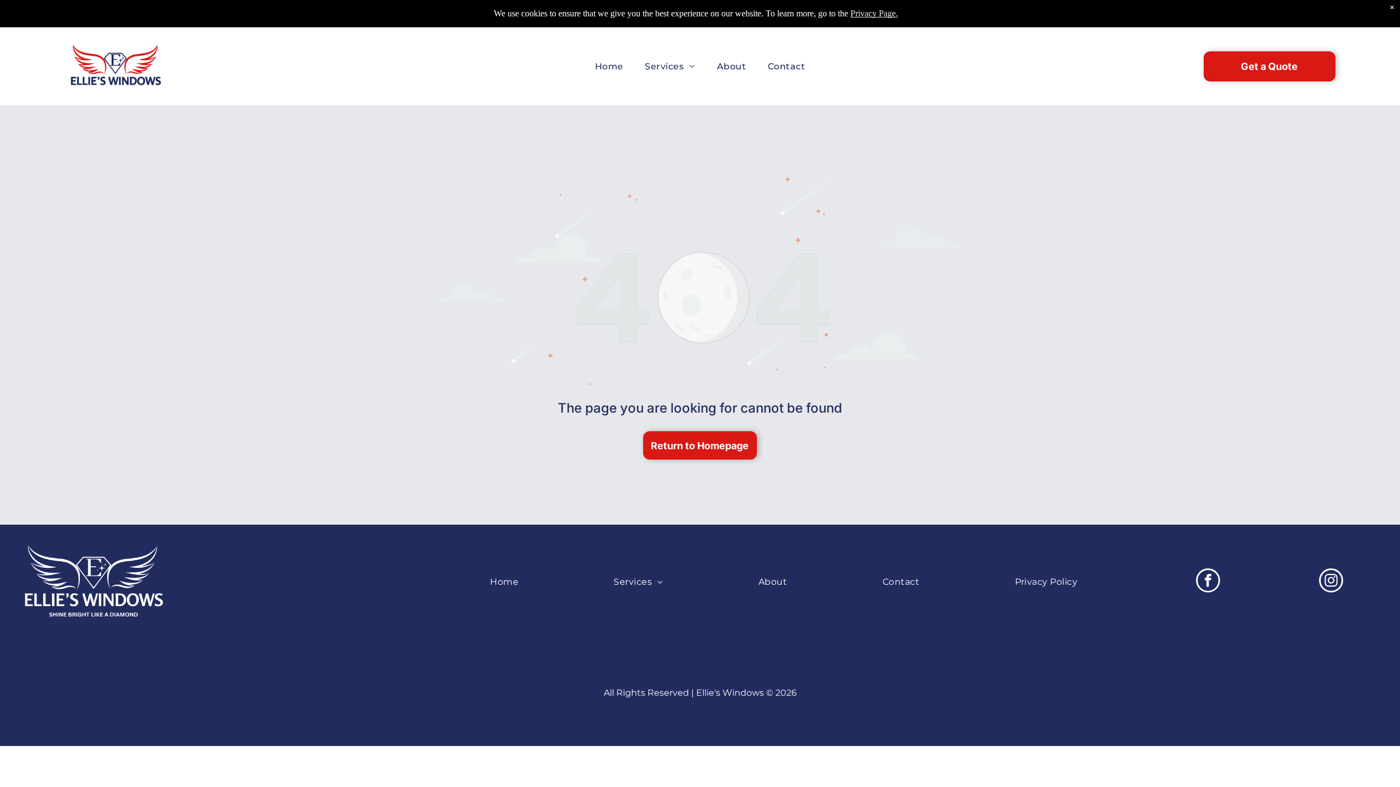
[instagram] (1331, 581)
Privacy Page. (874, 13)
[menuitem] (609, 66)
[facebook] (1208, 581)
